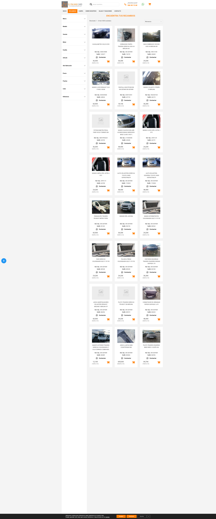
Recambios (72, 11)
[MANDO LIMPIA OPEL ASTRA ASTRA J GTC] (101, 169)
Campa (81, 11)
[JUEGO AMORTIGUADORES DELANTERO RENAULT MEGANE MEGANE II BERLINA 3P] (101, 293)
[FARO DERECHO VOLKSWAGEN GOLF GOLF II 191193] (101, 250)
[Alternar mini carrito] (149, 4)
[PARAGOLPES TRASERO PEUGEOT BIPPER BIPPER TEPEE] (101, 207)
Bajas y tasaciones (105, 11)
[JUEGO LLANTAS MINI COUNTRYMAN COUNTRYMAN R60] (126, 338)
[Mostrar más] (85, 18)
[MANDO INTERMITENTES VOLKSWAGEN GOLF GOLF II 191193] (151, 207)
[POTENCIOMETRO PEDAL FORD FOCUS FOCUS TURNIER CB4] (101, 121)
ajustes (107, 517)
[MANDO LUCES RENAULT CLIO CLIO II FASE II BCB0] (101, 78)
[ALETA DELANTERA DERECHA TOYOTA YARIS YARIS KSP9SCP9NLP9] (126, 162)
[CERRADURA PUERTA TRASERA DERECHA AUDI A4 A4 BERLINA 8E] (126, 35)
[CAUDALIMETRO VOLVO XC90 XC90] (101, 33)
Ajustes (142, 516)
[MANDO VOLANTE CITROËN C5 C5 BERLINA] (151, 83)
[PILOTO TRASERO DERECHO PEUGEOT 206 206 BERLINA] (126, 293)
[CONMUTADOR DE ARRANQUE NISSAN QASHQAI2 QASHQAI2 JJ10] (151, 293)
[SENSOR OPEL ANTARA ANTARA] (126, 207)
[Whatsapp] (143, 4)
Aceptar (121, 516)
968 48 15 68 (132, 5)
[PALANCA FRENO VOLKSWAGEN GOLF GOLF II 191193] (126, 250)
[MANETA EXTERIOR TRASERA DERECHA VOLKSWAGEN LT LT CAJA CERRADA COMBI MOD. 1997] (101, 336)
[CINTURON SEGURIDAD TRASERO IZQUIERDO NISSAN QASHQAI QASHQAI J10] (151, 250)
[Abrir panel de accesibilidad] (3, 260)
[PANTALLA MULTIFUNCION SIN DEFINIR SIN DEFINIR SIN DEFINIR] (126, 78)
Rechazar (131, 516)
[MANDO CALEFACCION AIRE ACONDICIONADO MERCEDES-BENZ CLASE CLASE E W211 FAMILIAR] (126, 121)
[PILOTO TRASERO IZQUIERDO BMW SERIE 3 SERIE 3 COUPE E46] (151, 336)
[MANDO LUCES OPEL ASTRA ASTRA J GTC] (151, 126)
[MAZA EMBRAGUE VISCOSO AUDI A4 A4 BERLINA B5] (151, 35)
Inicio (64, 11)
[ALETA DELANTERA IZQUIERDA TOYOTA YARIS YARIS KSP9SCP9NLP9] (151, 162)
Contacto (117, 11)
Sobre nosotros (91, 11)
